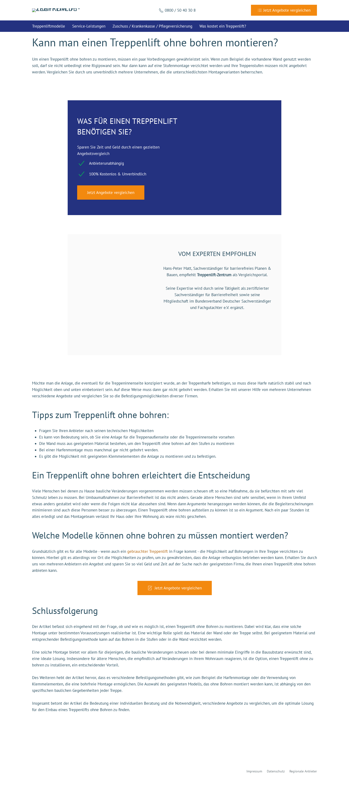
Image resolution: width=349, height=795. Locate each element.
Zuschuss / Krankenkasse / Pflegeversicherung (152, 26)
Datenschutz (276, 771)
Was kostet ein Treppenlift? (222, 26)
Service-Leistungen (88, 26)
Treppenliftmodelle (48, 26)
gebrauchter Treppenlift (147, 551)
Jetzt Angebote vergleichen (110, 192)
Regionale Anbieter (303, 771)
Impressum (254, 771)
